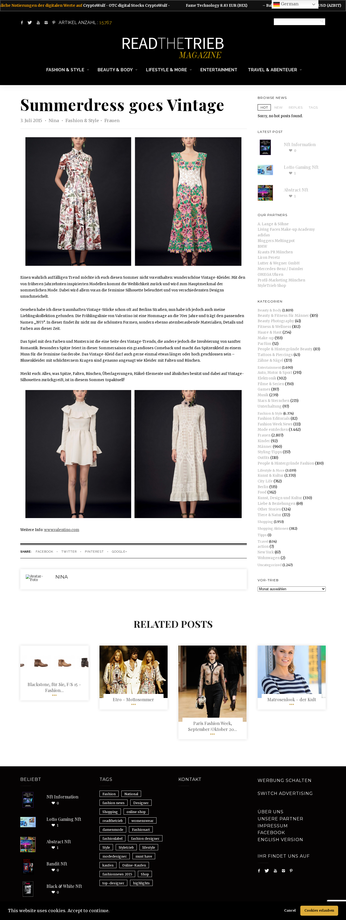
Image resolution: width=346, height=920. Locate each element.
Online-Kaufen (134, 865)
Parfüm (264, 343)
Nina (54, 120)
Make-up (266, 338)
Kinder (264, 441)
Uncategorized (270, 565)
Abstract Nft (296, 190)
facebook (44, 551)
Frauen (111, 120)
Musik (263, 395)
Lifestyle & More (166, 69)
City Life (265, 481)
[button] (111, 911)
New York (266, 552)
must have (143, 856)
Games (264, 389)
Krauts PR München (275, 252)
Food (262, 492)
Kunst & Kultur (271, 475)
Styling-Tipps (270, 452)
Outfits (264, 457)
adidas (264, 235)
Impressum (273, 825)
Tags (313, 107)
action (263, 546)
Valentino (124, 316)
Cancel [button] (290, 910)
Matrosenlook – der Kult (291, 699)
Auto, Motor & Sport (275, 372)
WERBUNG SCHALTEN (285, 780)
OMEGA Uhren (270, 274)
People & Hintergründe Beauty (285, 349)
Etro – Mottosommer (133, 699)
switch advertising (285, 793)
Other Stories (269, 509)
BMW (262, 246)
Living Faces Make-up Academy (286, 229)
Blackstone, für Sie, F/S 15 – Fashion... (54, 687)
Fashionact (141, 830)
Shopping (265, 522)
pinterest (94, 551)
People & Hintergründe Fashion (286, 463)
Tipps (262, 535)
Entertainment (218, 69)
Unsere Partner (280, 818)
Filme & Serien (271, 384)
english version (280, 839)
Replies (295, 107)
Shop (145, 874)
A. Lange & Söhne (273, 224)
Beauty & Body (115, 69)
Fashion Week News (275, 424)
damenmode (112, 830)
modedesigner (114, 856)
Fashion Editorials (274, 418)
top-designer (113, 883)
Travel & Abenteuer (272, 69)
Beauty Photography (276, 321)
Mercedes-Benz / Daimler (280, 269)
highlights (141, 883)
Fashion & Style (65, 69)
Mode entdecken (273, 429)
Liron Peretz (269, 257)
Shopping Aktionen (273, 528)
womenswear (142, 821)
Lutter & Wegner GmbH (279, 263)
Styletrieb (126, 847)
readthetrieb (112, 821)
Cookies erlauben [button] (319, 910)
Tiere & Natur (269, 515)
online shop (136, 812)
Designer (141, 803)
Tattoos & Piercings (275, 354)
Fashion (109, 794)
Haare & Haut (270, 332)
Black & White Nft (64, 886)
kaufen (108, 865)
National (131, 794)
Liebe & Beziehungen (276, 503)
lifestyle (148, 847)
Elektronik (267, 378)
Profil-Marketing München (281, 280)
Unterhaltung (270, 406)
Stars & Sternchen (274, 400)
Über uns (271, 811)
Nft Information (300, 144)
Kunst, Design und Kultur (280, 498)
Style (106, 847)
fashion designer (145, 839)
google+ (119, 551)
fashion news (113, 803)
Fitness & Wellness (274, 326)
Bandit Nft (56, 864)
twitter (69, 551)
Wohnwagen (269, 558)
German (289, 3)
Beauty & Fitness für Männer (283, 315)
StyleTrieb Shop (272, 285)
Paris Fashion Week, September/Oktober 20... (212, 726)
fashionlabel (112, 839)
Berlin (263, 487)
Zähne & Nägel (270, 360)
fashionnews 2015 (117, 874)
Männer (265, 446)
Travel (263, 541)
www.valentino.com (61, 530)
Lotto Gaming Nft (301, 167)
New (278, 107)
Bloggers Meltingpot (276, 241)
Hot (264, 107)
